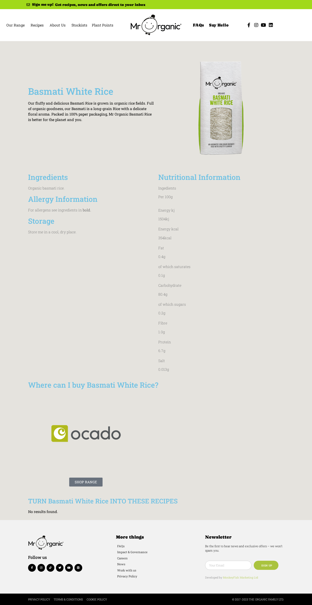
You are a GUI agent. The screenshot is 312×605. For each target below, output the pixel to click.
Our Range (15, 25)
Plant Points (102, 25)
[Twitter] (60, 568)
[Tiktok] (50, 568)
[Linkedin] (271, 25)
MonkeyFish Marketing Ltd (240, 577)
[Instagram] (256, 25)
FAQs (198, 25)
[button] (86, 482)
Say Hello (219, 25)
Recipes (37, 25)
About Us (58, 25)
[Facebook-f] (249, 25)
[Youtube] (263, 25)
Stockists (79, 25)
